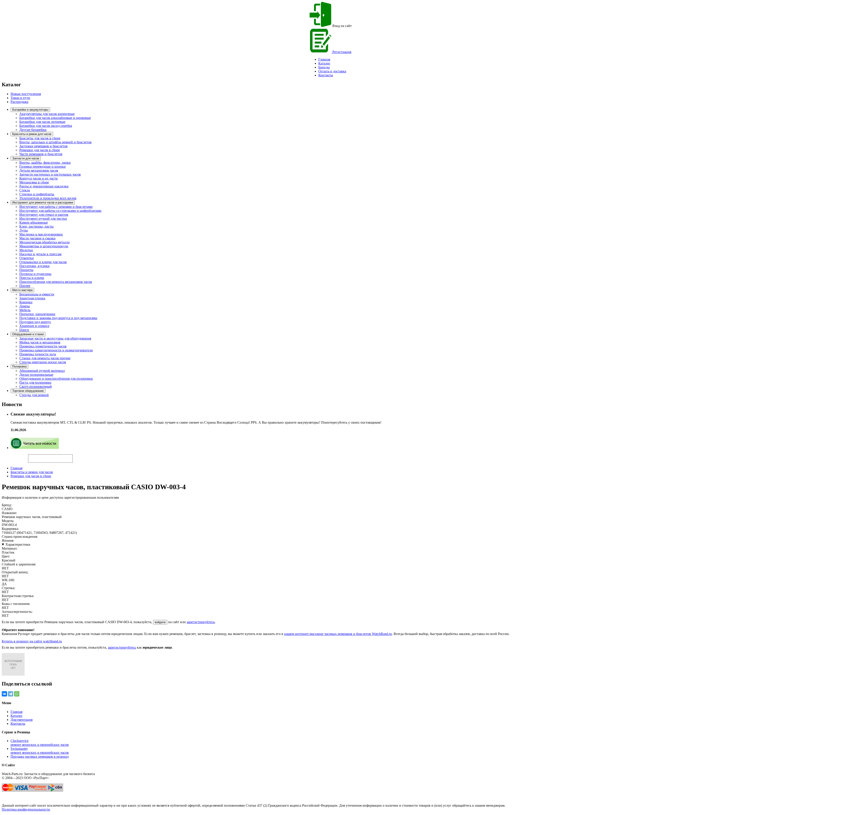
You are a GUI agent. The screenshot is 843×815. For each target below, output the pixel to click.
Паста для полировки (35, 382)
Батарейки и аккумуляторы (30, 109)
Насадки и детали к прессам (40, 254)
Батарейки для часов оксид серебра (45, 126)
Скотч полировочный (35, 386)
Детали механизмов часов (38, 170)
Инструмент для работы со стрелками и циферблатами (60, 210)
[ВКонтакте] (4, 693)
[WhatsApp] (16, 693)
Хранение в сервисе (34, 326)
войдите (160, 622)
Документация (21, 719)
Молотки (26, 250)
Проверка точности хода (37, 354)
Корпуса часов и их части (38, 178)
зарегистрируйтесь (201, 622)
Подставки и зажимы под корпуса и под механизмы (58, 318)
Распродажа (19, 102)
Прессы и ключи (31, 278)
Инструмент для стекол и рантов (43, 214)
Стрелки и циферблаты (36, 194)
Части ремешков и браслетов (40, 154)
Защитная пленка (32, 298)
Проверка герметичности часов (43, 346)
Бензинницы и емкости (36, 294)
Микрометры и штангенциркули (43, 246)
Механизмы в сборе (34, 182)
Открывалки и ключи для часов (43, 262)
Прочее (24, 286)
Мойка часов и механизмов (39, 342)
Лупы (23, 230)
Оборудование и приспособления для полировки (56, 378)
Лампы (24, 306)
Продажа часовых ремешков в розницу (40, 756)
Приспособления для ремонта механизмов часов (55, 282)
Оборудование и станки (28, 334)
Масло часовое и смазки (37, 238)
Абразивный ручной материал (42, 370)
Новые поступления (26, 94)
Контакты (325, 75)
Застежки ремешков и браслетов (43, 146)
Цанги (24, 330)
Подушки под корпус (35, 322)
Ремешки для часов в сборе (39, 150)
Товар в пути (20, 98)
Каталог (324, 63)
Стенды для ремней (34, 395)
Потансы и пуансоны (35, 274)
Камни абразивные (33, 222)
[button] (80, 456)
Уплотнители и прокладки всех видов (47, 198)
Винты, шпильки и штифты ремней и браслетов (55, 142)
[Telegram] (10, 693)
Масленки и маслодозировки (41, 234)
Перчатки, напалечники (37, 314)
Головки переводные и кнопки (42, 166)
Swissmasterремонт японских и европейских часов (40, 750)
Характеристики (17, 544)
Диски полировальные (36, 374)
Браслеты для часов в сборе (39, 138)
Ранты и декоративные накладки (43, 186)
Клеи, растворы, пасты (36, 226)
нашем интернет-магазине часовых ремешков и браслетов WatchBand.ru (338, 634)
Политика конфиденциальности (26, 809)
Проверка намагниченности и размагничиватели (56, 350)
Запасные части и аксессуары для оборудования (55, 338)
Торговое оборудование (28, 390)
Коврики (25, 302)
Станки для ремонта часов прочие (44, 358)
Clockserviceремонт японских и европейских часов (40, 743)
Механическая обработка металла (44, 242)
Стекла (24, 190)
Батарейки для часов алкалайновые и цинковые (55, 118)
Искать (15, 456)
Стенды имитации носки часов (42, 362)
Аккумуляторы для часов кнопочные (47, 114)
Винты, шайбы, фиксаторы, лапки (45, 162)
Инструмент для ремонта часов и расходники (42, 202)
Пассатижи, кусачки (34, 266)
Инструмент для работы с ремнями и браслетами (56, 207)
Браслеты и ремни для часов (31, 134)
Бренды (324, 67)
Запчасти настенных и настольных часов (50, 174)
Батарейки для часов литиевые (42, 122)
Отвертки (26, 258)
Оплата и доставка (332, 71)
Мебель (25, 310)
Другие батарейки (33, 129)
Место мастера (22, 290)
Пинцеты (26, 270)
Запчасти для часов (25, 158)
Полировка (19, 366)
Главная (16, 468)
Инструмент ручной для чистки (43, 218)
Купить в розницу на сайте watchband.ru (32, 641)
